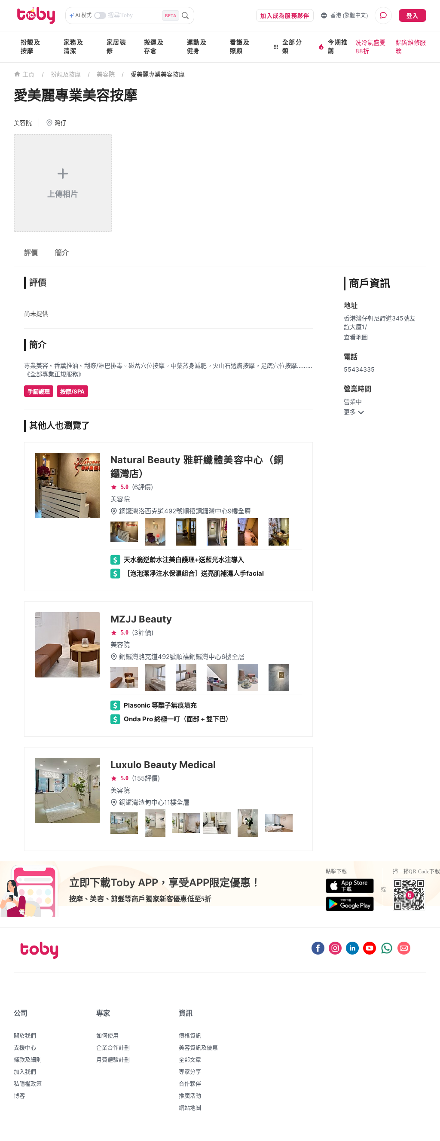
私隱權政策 (28, 1083)
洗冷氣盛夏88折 (370, 47)
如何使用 (107, 1035)
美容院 (106, 74)
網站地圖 (190, 1107)
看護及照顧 (240, 46)
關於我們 (25, 1035)
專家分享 (190, 1071)
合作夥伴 (190, 1083)
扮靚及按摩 (30, 46)
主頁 (28, 74)
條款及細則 (28, 1059)
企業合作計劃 (113, 1047)
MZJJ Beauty (141, 619)
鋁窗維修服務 (411, 47)
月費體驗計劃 (113, 1059)
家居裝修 (116, 46)
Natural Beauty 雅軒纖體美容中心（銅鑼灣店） (196, 466)
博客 (19, 1095)
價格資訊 (190, 1035)
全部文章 (190, 1059)
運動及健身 (197, 46)
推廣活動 (190, 1095)
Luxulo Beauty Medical (163, 764)
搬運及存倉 (154, 46)
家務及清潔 (73, 46)
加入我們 (25, 1071)
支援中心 (25, 1047)
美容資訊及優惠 (198, 1047)
